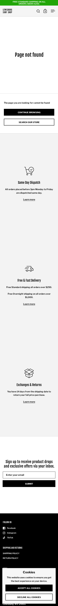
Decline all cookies (29, 597)
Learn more (29, 199)
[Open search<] (38, 11)
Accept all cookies (29, 588)
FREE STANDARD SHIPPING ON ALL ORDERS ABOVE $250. (29, 3)
